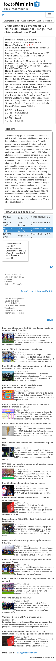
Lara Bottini (24, 66)
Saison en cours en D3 (14, 277)
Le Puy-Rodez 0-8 (13, 248)
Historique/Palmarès (13, 284)
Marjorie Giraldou (12, 98)
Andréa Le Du (26, 92)
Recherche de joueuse (14, 313)
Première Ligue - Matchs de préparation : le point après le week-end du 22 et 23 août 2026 (27, 367)
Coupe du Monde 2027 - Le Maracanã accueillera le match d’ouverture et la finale (25, 405)
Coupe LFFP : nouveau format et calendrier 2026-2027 (27, 423)
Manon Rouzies (29, 100)
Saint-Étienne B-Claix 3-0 (13, 257)
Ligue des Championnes (14, 306)
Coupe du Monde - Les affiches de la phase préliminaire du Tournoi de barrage (22, 386)
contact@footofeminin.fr (25, 653)
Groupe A (8, 279)
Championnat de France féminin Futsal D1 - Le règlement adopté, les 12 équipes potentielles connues (27, 632)
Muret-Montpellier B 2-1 (16, 251)
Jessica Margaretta (33, 98)
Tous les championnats (14, 298)
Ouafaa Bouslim (12, 58)
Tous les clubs (10, 308)
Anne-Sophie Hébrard (31, 90)
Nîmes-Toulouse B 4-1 (15, 253)
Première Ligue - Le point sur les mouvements (23, 483)
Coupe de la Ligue (12, 303)
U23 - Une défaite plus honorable (17, 598)
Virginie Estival (12, 56)
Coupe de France (11, 301)
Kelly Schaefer (34, 71)
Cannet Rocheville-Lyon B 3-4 (14, 245)
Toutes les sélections (13, 310)
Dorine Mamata (45, 100)
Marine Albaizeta (34, 61)
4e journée (23, 235)
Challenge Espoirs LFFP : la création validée (22, 617)
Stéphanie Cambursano (34, 53)
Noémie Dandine (15, 103)
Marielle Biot (10, 79)
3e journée (23, 218)
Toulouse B (19, 45)
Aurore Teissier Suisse (25, 84)
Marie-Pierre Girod (32, 56)
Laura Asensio (42, 95)
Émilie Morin (40, 92)
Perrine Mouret (21, 73)
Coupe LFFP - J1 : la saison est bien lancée (22, 349)
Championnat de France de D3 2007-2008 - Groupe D (28, 21)
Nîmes (8, 45)
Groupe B (8, 282)
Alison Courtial (45, 84)
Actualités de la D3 (12, 274)
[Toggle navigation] (49, 15)
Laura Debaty (39, 76)
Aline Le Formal (26, 95)
